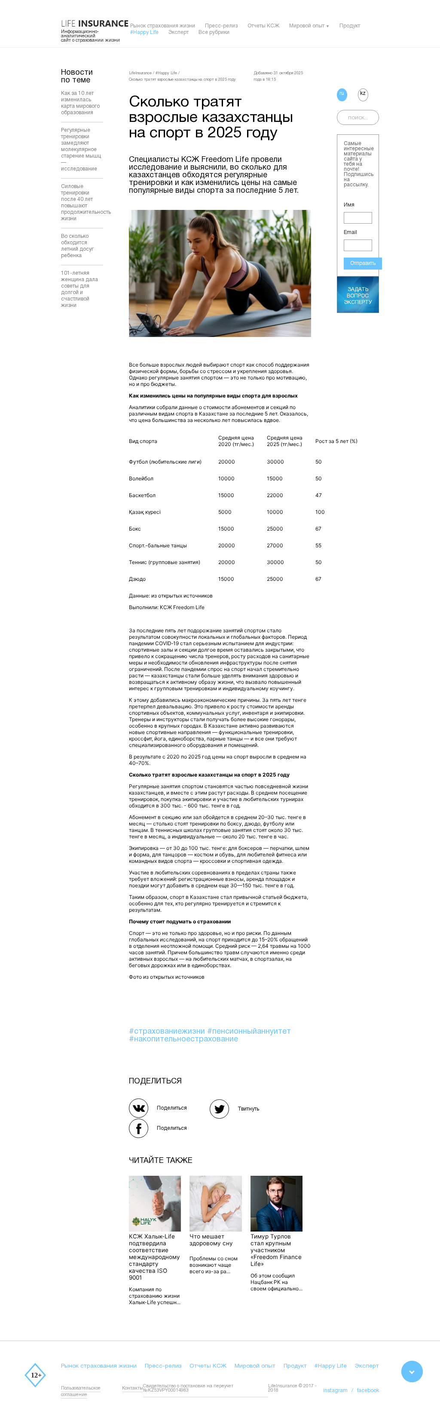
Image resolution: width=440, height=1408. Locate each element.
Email (350, 232)
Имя (349, 205)
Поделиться (172, 1108)
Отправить (363, 263)
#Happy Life (144, 32)
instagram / (340, 1390)
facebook (368, 1390)
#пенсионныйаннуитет (249, 1031)
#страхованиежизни (168, 1031)
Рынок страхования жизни (162, 26)
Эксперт (178, 32)
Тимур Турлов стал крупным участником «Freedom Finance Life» (276, 1250)
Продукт (349, 26)
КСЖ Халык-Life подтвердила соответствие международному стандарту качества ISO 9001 (154, 1257)
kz (363, 93)
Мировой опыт (306, 26)
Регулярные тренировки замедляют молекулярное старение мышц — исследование (81, 149)
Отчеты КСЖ (263, 26)
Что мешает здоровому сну (211, 1240)
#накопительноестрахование (183, 1039)
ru (341, 93)
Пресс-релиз (221, 26)
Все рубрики (214, 32)
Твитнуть (248, 1109)
